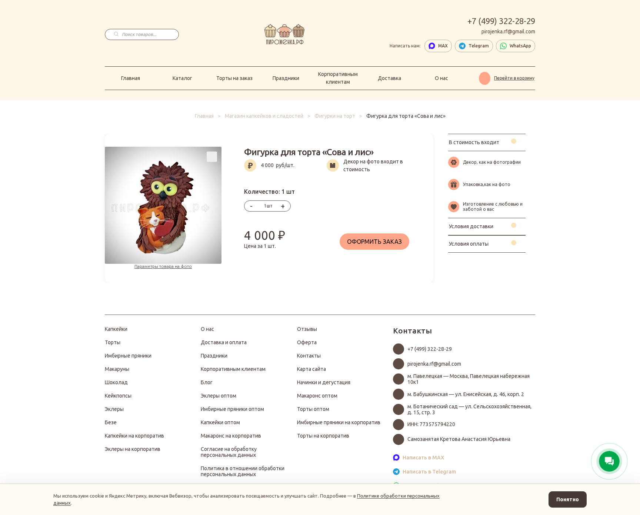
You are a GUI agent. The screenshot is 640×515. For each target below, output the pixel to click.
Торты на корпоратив (323, 436)
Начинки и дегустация (323, 382)
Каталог (182, 78)
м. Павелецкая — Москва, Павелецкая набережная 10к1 (468, 379)
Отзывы (307, 329)
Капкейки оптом (220, 422)
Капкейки (116, 329)
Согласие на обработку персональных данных (229, 452)
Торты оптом (313, 409)
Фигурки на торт (334, 116)
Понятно (567, 499)
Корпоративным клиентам (338, 78)
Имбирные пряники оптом (232, 409)
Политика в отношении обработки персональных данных (242, 471)
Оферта (307, 342)
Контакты (309, 356)
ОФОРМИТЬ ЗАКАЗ (374, 241)
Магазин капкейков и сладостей (264, 116)
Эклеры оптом (218, 396)
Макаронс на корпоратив (231, 436)
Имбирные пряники (128, 356)
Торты (112, 342)
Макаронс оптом (317, 396)
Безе (111, 422)
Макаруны (117, 369)
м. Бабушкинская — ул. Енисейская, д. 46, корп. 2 (465, 394)
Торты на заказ (234, 78)
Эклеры (114, 409)
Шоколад (116, 382)
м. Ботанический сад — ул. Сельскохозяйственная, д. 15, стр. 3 (469, 409)
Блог (207, 382)
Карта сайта (311, 369)
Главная (130, 78)
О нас (441, 78)
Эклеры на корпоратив (132, 449)
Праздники (286, 78)
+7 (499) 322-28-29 (501, 21)
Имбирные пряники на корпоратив (338, 422)
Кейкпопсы (118, 396)
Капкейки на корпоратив (134, 436)
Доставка (389, 78)
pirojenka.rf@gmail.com (508, 31)
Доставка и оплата (224, 342)
